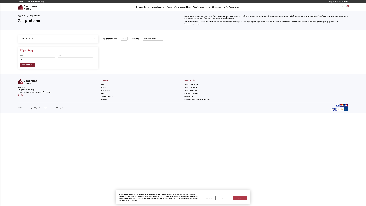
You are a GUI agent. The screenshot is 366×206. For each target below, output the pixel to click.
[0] (347, 7)
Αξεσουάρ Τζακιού (185, 7)
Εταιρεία (335, 1)
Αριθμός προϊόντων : (110, 38)
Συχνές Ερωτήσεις (107, 96)
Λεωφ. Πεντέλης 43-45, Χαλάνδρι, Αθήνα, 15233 (34, 92)
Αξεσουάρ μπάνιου (158, 7)
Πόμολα (196, 7)
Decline (224, 198)
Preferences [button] (134, 200)
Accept (240, 198)
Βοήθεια (104, 93)
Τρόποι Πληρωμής (190, 87)
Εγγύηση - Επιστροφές (192, 93)
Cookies (104, 99)
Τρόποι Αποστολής (190, 90)
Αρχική (20, 16)
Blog (330, 1)
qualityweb (63, 108)
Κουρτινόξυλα (172, 7)
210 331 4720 (22, 87)
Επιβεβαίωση (27, 65)
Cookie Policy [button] (174, 198)
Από (21, 56)
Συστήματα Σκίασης (143, 7)
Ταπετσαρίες (234, 7)
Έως (59, 56)
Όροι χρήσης (188, 96)
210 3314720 (22, 1)
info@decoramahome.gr (36, 1)
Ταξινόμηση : (135, 38)
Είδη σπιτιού (216, 7)
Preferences (208, 198)
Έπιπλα (225, 7)
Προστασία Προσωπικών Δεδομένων (196, 99)
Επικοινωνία (343, 1)
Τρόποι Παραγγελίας (191, 84)
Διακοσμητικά (205, 7)
